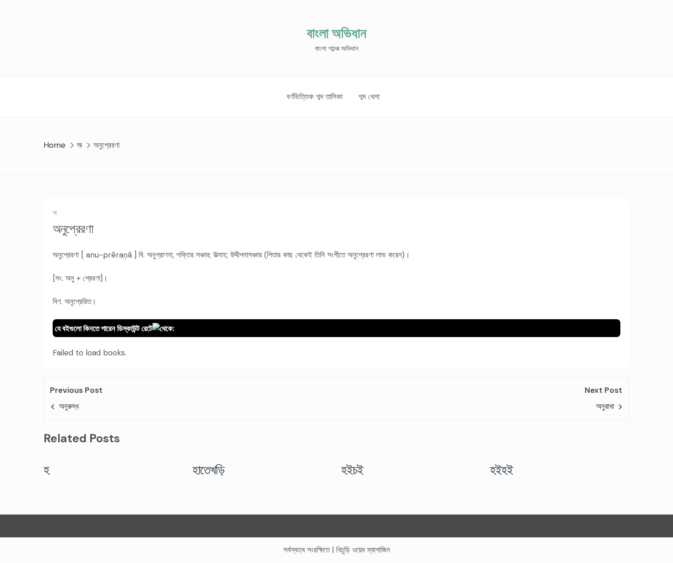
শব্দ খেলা (369, 96)
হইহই (501, 469)
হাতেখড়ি (208, 469)
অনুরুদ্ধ (69, 406)
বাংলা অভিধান (336, 33)
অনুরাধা (605, 406)
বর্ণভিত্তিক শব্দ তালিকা (314, 96)
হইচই (352, 469)
